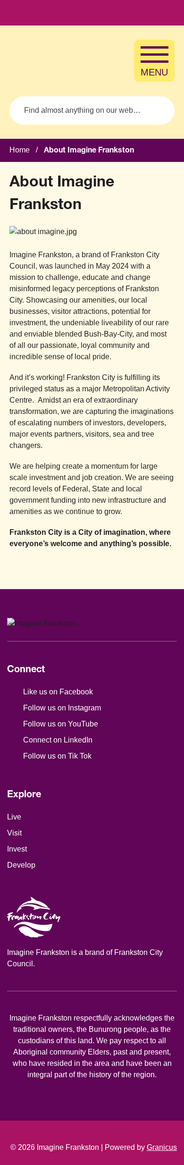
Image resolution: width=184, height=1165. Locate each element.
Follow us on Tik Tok (57, 756)
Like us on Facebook (58, 692)
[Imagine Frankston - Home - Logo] (51, 61)
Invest (17, 849)
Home (19, 150)
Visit (14, 833)
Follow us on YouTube (60, 724)
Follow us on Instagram (62, 708)
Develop (21, 865)
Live (14, 817)
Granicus (162, 1147)
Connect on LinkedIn (57, 740)
